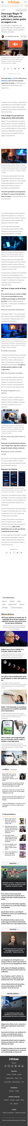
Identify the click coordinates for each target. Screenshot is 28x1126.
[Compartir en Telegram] (18, 68)
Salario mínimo (4, 6)
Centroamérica (7, 1082)
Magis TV (4, 601)
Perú (21, 1078)
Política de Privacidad (20, 1112)
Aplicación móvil (12, 604)
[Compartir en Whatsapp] (4, 68)
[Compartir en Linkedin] (15, 68)
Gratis (3, 604)
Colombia (14, 1074)
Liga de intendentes (13, 6)
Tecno (3, 10)
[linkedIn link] (22, 1066)
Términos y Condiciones (8, 1112)
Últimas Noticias (16, 1082)
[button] (2, 2)
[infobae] (14, 2)
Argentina (6, 1100)
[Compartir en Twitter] (11, 68)
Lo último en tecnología (16, 607)
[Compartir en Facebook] (8, 68)
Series (19, 601)
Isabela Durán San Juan (13, 36)
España (19, 1074)
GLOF (20, 6)
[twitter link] (9, 1066)
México (16, 1078)
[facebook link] (5, 1066)
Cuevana (22, 604)
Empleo (17, 1091)
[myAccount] (25, 2)
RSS (23, 1082)
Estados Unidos (10, 1078)
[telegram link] (19, 1066)
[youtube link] (15, 1066)
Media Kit (16, 1103)
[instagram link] (12, 1066)
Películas (12, 601)
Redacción (11, 1091)
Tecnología (4, 607)
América (9, 1074)
